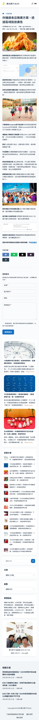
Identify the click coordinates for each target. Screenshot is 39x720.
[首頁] (3, 13)
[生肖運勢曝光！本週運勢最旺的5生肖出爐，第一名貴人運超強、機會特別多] (19, 419)
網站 (5, 298)
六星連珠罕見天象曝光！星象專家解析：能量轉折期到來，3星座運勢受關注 (19, 361)
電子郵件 (7, 291)
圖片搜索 (10, 615)
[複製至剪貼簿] (5, 260)
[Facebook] (5, 254)
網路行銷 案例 (9, 602)
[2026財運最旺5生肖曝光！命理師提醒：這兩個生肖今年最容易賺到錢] (6, 550)
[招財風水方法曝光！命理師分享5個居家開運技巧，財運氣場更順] (6, 486)
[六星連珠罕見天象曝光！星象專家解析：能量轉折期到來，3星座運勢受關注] (19, 349)
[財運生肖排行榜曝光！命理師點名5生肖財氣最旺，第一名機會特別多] (6, 479)
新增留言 (7, 305)
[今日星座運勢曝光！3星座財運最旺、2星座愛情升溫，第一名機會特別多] (19, 383)
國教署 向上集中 (23, 607)
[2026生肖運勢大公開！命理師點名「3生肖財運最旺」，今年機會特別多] (6, 513)
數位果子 (29, 610)
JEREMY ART (19, 610)
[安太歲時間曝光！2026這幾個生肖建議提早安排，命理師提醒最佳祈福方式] (6, 493)
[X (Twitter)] (22, 254)
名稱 (6, 285)
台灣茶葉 (18, 602)
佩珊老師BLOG (17, 613)
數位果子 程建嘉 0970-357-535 (19, 650)
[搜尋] (33, 561)
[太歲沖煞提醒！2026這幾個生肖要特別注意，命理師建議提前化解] (6, 500)
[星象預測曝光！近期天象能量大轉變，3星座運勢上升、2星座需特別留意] (6, 520)
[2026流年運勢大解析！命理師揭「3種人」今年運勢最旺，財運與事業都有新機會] (6, 541)
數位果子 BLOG (13, 3)
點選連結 (33, 242)
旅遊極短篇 (19, 605)
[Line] (14, 254)
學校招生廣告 (27, 602)
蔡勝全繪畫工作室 (10, 607)
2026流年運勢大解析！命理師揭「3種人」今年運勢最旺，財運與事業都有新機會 (22, 542)
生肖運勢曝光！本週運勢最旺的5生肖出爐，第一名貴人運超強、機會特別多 (19, 432)
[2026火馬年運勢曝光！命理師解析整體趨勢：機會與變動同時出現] (6, 507)
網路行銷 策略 (30, 29)
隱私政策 (19, 718)
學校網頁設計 (8, 605)
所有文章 (22, 29)
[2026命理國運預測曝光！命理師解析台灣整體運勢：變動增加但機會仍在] (6, 527)
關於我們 (29, 714)
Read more (30, 371)
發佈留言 (8, 332)
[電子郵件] (30, 254)
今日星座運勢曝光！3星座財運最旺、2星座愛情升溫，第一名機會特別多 (19, 395)
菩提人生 (7, 613)
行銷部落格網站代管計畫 (15, 714)
